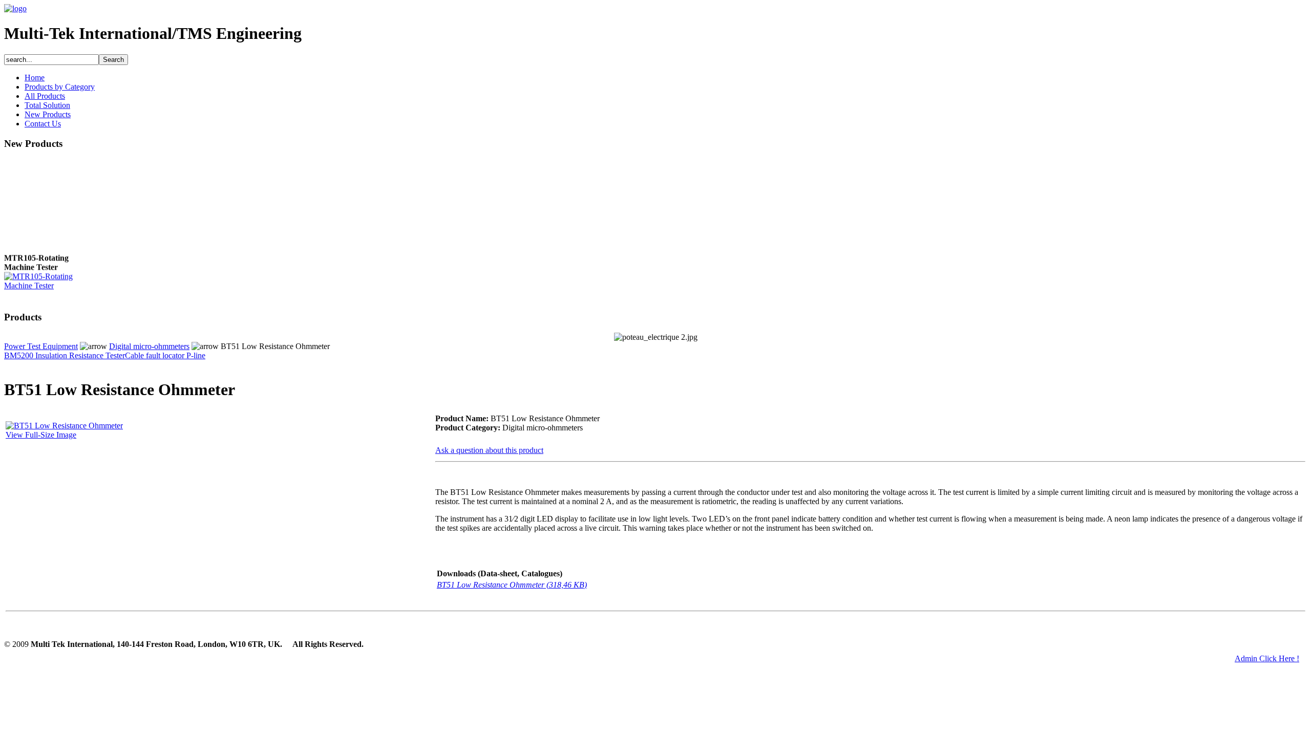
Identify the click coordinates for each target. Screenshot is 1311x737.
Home (35, 77)
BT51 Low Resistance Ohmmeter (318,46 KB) (512, 584)
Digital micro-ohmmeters (149, 346)
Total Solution (47, 105)
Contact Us (43, 123)
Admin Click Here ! (1267, 658)
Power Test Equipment (41, 346)
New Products (48, 114)
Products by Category (60, 86)
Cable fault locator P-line (165, 355)
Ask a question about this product (489, 450)
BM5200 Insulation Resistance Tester (64, 355)
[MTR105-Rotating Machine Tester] (45, 283)
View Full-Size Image (41, 434)
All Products (45, 96)
